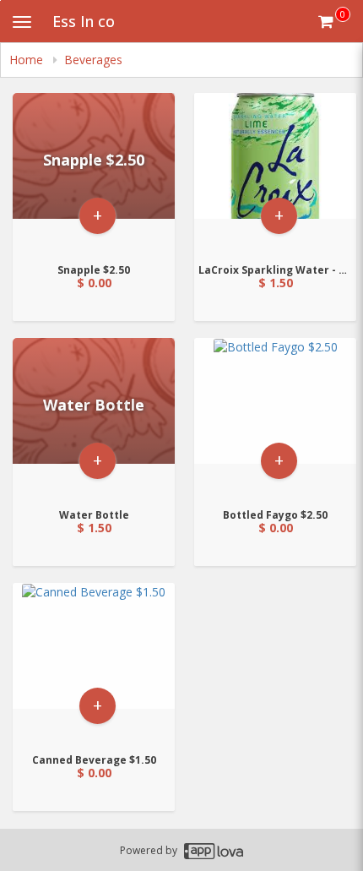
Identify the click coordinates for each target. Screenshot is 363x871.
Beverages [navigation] (93, 60)
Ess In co (83, 21)
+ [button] (97, 215)
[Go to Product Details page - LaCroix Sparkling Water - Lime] (275, 173)
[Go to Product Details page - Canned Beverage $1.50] (94, 663)
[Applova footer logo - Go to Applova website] (213, 850)
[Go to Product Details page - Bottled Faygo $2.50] (275, 418)
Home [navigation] (27, 60)
